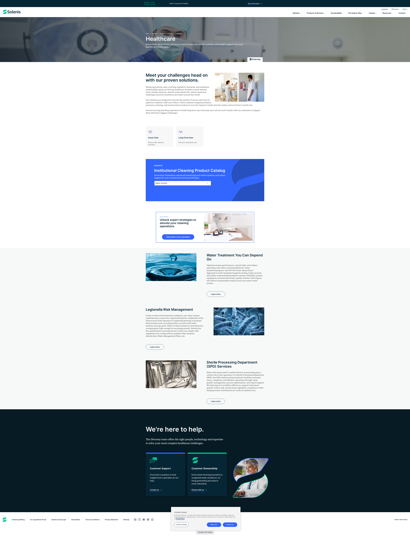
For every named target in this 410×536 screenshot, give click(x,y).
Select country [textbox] (161, 183)
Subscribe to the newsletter (178, 237)
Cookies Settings (205, 532)
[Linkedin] (135, 519)
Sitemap (126, 519)
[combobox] (182, 183)
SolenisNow (75, 519)
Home (147, 33)
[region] (205, 519)
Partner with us (198, 490)
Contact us (154, 490)
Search (405, 9)
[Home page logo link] (12, 14)
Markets (296, 13)
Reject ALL (214, 524)
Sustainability (336, 13)
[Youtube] (143, 519)
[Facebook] (139, 519)
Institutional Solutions (166, 33)
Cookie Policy (180, 519)
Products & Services (315, 13)
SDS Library (395, 9)
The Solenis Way (355, 13)
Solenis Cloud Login (58, 519)
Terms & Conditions (92, 519)
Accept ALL (230, 524)
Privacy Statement (111, 519)
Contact (402, 13)
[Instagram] (148, 519)
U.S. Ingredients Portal (38, 519)
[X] (152, 519)
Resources (387, 13)
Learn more (216, 294)
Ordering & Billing (18, 519)
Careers (372, 13)
